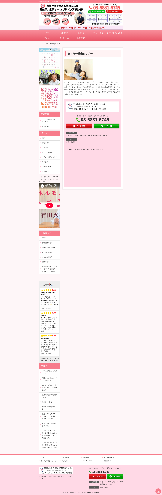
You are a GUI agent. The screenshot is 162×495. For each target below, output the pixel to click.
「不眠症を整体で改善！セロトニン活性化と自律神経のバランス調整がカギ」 (49, 434)
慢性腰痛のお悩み (48, 243)
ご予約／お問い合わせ (114, 33)
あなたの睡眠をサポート (49, 408)
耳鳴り (44, 238)
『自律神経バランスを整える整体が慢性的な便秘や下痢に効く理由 (49, 445)
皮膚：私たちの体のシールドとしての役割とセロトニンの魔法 (49, 416)
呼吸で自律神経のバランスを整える (49, 379)
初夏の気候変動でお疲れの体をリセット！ (49, 396)
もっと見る (45, 126)
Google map (64, 38)
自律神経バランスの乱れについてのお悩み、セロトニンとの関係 (49, 269)
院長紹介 (81, 33)
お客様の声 (64, 33)
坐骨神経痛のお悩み (48, 247)
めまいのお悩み (47, 257)
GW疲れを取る (47, 402)
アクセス (47, 38)
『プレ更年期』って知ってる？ (49, 120)
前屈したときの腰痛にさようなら (49, 425)
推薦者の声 (81, 38)
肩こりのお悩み (47, 252)
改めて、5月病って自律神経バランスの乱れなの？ (49, 387)
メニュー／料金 (98, 33)
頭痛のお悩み (46, 262)
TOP (47, 33)
